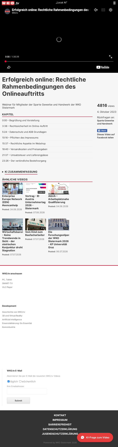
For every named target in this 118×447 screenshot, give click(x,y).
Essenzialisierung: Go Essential (17, 323)
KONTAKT (60, 415)
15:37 (5, 143)
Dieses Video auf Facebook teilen (106, 136)
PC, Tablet (7, 279)
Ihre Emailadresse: (15, 386)
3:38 (4, 126)
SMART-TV (7, 283)
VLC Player (7, 287)
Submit (18, 400)
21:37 (5, 155)
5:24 (4, 131)
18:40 (5, 149)
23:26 (5, 160)
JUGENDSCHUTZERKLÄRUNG (60, 433)
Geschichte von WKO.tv (13, 312)
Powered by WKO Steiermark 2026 (60, 442)
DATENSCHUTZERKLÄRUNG (60, 429)
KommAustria (8, 327)
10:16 (5, 137)
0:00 (4, 120)
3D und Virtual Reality (12, 316)
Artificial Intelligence (12, 319)
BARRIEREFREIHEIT (60, 424)
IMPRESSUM (60, 419)
